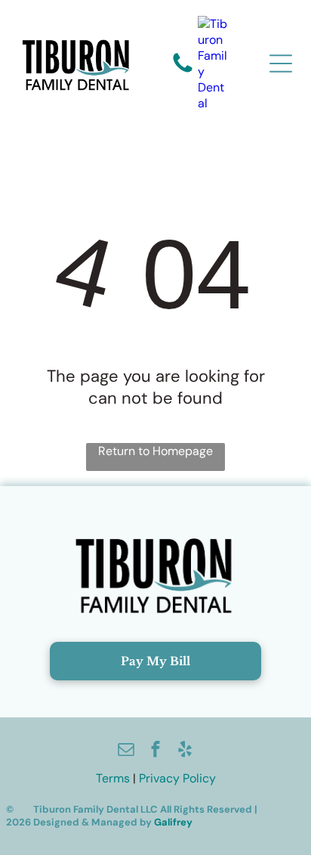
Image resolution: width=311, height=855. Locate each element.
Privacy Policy (177, 778)
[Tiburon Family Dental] (213, 63)
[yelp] (185, 751)
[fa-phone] (183, 71)
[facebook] (155, 751)
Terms (113, 778)
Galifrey (173, 822)
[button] (280, 63)
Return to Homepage (155, 451)
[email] (126, 751)
